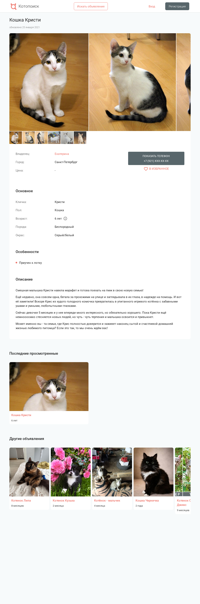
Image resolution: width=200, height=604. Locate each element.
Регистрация (177, 6)
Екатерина (62, 154)
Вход (152, 6)
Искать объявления (90, 6)
